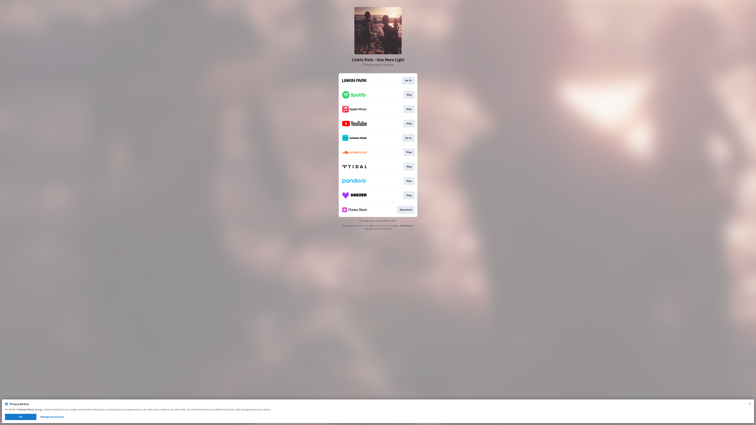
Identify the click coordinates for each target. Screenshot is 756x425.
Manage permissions (52, 417)
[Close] (750, 403)
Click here (405, 225)
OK (20, 417)
